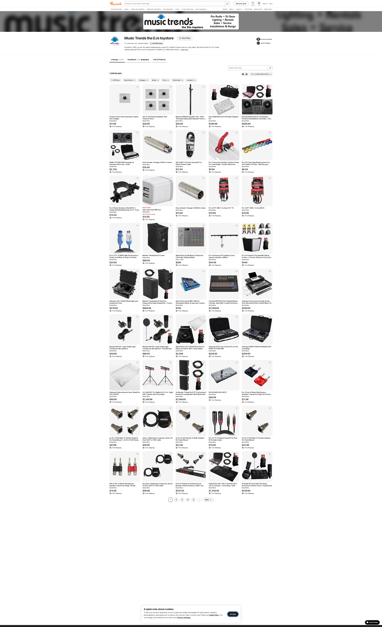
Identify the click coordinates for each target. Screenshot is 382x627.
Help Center (268, 9)
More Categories (201, 9)
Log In (271, 3)
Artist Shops (248, 9)
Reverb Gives (258, 9)
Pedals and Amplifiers (138, 9)
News (231, 9)
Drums (177, 9)
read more (184, 50)
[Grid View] (243, 74)
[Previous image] (145, 99)
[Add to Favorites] (137, 87)
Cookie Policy (214, 615)
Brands (225, 9)
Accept (233, 614)
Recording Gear (168, 9)
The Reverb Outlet (116, 9)
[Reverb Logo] (115, 3)
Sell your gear (241, 4)
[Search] (227, 3)
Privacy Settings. (184, 618)
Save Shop (186, 38)
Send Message (157, 43)
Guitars (126, 9)
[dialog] (191, 614)
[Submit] (270, 67)
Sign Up (265, 3)
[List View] (246, 74)
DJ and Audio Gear (187, 9)
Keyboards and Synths (154, 9)
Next (207, 500)
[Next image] (170, 99)
